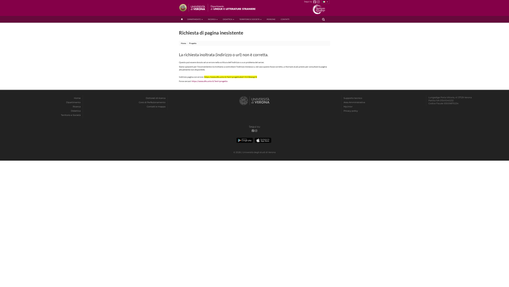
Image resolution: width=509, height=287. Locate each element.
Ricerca (212, 19)
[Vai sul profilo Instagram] (318, 2)
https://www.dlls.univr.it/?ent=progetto (210, 81)
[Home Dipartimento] (233, 8)
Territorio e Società (249, 19)
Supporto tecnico (353, 98)
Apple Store (263, 140)
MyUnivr (348, 106)
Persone (271, 19)
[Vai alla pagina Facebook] (315, 2)
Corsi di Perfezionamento (152, 102)
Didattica (227, 19)
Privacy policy (351, 111)
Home (183, 43)
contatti (285, 19)
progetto (192, 43)
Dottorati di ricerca (155, 98)
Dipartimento (194, 19)
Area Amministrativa (354, 102)
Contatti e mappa (156, 106)
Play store (244, 140)
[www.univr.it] (192, 8)
